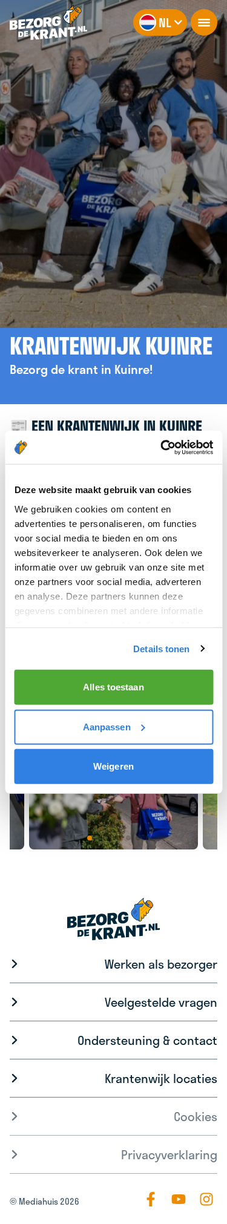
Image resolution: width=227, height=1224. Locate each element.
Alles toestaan (113, 687)
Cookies (195, 1116)
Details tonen (161, 648)
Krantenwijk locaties (161, 1078)
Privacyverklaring (169, 1154)
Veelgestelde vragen (161, 1002)
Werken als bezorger (161, 964)
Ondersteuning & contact (147, 1040)
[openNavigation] (204, 22)
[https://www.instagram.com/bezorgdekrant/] (206, 1199)
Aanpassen (107, 726)
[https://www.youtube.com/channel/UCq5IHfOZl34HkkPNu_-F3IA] (178, 1199)
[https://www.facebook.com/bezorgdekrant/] (151, 1199)
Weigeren (113, 766)
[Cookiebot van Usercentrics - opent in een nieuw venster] (161, 447)
